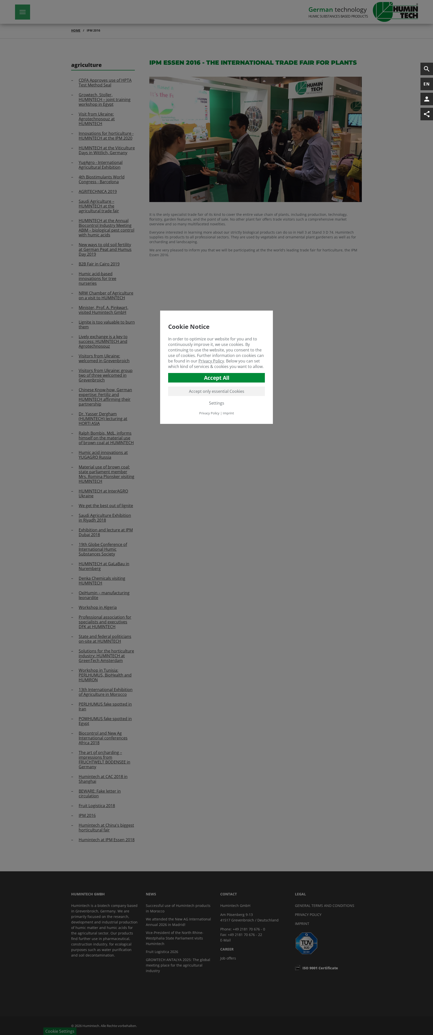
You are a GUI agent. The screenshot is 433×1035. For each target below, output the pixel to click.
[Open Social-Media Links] (426, 114)
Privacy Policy (211, 361)
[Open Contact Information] (426, 99)
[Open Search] (426, 69)
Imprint (228, 413)
